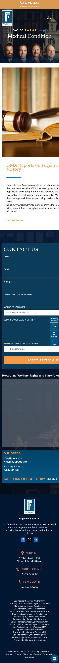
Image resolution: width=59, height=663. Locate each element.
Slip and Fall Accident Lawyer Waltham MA (29, 624)
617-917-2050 (31, 2)
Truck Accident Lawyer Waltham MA (29, 632)
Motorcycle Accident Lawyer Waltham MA (29, 611)
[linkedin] (36, 539)
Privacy (18, 654)
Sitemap (9, 654)
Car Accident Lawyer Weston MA (29, 606)
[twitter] (29, 539)
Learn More (15, 220)
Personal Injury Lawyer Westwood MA (29, 637)
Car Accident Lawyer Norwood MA (30, 640)
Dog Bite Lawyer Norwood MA (29, 629)
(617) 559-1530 (29, 573)
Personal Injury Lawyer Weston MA (29, 616)
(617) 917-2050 (29, 587)
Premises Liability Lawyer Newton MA (29, 614)
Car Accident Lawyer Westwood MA (29, 627)
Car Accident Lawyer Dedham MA (29, 608)
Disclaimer (28, 654)
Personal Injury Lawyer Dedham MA (29, 619)
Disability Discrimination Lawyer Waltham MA (29, 603)
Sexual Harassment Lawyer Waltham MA (29, 621)
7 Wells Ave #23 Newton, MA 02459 (29, 559)
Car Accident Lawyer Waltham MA (29, 601)
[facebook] (23, 539)
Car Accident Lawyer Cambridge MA (29, 635)
